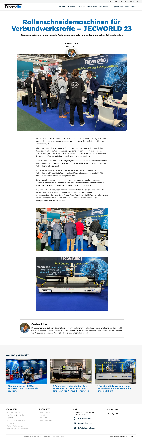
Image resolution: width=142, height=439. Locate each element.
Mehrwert (92, 7)
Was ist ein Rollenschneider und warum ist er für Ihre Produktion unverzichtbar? (114, 388)
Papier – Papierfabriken (15, 426)
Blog (126, 1)
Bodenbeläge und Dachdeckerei (18, 429)
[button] (135, 432)
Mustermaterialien (120, 7)
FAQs (120, 1)
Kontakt (134, 7)
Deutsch (133, 1)
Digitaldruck (11, 418)
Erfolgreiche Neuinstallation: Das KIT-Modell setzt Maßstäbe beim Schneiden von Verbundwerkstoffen (71, 388)
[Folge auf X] (113, 413)
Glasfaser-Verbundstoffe (15, 415)
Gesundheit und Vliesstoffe (16, 412)
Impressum (28, 436)
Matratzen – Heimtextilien (16, 421)
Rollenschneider (67, 7)
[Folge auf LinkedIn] (108, 413)
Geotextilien (11, 423)
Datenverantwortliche (42, 436)
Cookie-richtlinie (58, 436)
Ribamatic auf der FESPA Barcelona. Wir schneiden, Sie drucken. (23, 388)
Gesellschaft (112, 1)
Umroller (81, 7)
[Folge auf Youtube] (117, 413)
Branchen (103, 7)
